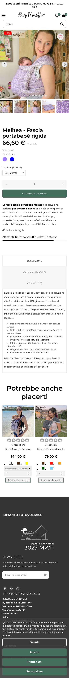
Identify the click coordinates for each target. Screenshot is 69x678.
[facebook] (5, 588)
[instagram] (17, 588)
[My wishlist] (57, 15)
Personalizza (34, 671)
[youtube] (11, 588)
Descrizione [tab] (34, 261)
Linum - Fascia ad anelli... (51, 449)
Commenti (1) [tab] (34, 283)
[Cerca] (62, 24)
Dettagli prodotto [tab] (34, 271)
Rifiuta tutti (34, 662)
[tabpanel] (34, 64)
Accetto (34, 652)
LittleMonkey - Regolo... (18, 449)
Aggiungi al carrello (34, 193)
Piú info (34, 642)
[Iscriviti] (45, 575)
